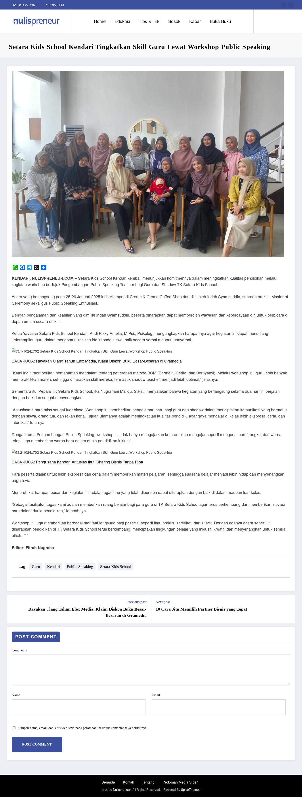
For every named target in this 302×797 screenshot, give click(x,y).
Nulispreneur (122, 789)
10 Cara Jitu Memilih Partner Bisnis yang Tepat (201, 609)
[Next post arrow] (288, 609)
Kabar (195, 21)
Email (156, 695)
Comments (19, 650)
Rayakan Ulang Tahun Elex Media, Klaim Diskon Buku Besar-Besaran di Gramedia (109, 361)
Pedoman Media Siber (180, 782)
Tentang (148, 782)
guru (36, 566)
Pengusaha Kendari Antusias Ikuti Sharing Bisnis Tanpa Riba (89, 462)
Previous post (136, 602)
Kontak (128, 782)
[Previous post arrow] (13, 609)
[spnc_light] (269, 21)
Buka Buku (220, 21)
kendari (53, 566)
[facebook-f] (283, 5)
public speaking (80, 566)
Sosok (174, 21)
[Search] (261, 21)
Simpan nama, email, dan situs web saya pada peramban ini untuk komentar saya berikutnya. (82, 728)
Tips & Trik (149, 21)
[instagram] (290, 5)
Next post (163, 602)
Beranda (108, 782)
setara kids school (115, 566)
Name (16, 695)
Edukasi (122, 21)
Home (100, 21)
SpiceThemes (190, 789)
